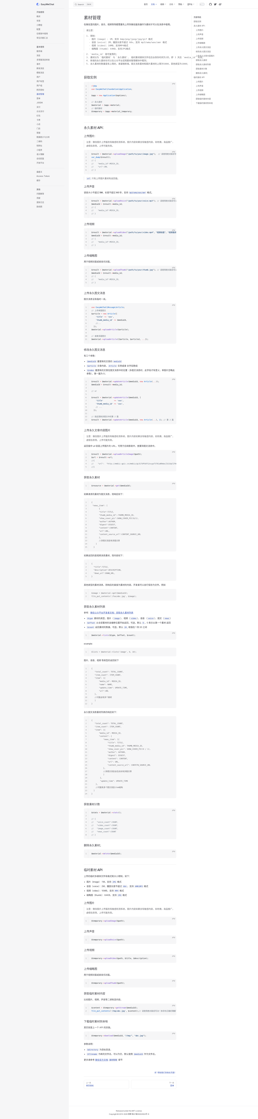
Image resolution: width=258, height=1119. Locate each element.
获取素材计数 (201, 69)
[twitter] (215, 4)
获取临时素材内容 (203, 99)
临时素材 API (199, 77)
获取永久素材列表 (203, 64)
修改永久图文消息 (203, 51)
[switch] (202, 4)
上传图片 (199, 81)
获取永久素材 (201, 60)
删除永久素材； (202, 73)
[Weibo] (220, 4)
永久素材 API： (200, 26)
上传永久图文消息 (203, 47)
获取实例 (197, 21)
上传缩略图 (200, 43)
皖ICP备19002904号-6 (140, 1114)
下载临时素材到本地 (204, 103)
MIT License (137, 1111)
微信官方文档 (101, 1059)
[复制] (172, 86)
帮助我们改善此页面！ (166, 1072)
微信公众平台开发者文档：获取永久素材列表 (111, 612)
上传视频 (199, 38)
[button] (50, 12)
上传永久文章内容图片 (205, 56)
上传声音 (199, 34)
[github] (210, 4)
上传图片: (200, 30)
